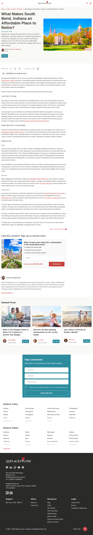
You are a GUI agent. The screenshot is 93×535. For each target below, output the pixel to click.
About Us (34, 502)
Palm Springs (29, 408)
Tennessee (72, 444)
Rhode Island (73, 438)
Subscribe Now (46, 393)
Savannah (28, 421)
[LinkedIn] (11, 467)
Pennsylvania (73, 435)
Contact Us (34, 505)
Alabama (6, 432)
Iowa (26, 438)
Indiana (27, 435)
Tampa (5, 411)
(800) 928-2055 (38, 264)
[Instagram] (15, 467)
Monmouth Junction (53, 414)
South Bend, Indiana (8, 80)
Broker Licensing (52, 522)
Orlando (5, 408)
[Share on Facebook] (11, 68)
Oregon (71, 432)
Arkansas (6, 438)
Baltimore (72, 418)
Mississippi (50, 432)
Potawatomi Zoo (6, 198)
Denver (49, 418)
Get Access (57, 264)
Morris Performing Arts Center (54, 193)
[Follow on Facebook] (33, 68)
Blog (48, 502)
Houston (72, 411)
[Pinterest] (23, 467)
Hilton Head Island (53, 408)
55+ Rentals (51, 508)
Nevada (49, 438)
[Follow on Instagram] (38, 68)
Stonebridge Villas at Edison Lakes (12, 132)
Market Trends (52, 513)
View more (6, 448)
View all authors (6, 293)
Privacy (73, 505)
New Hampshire (52, 441)
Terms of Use (75, 502)
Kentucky (28, 444)
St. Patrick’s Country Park (52, 198)
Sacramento (29, 411)
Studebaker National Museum (38, 179)
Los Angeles (29, 414)
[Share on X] (15, 68)
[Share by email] (19, 68)
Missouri (50, 435)
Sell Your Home (52, 511)
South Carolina (74, 441)
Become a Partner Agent (55, 519)
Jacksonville (7, 421)
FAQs (49, 505)
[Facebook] (7, 467)
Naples (5, 414)
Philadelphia (73, 408)
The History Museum (45, 183)
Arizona (5, 435)
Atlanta (27, 418)
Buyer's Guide (51, 516)
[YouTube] (19, 467)
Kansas (27, 441)
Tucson (49, 421)
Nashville (72, 414)
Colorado (6, 444)
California (6, 441)
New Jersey (51, 444)
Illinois (27, 432)
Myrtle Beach (51, 411)
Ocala (5, 418)
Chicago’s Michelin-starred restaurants (36, 121)
